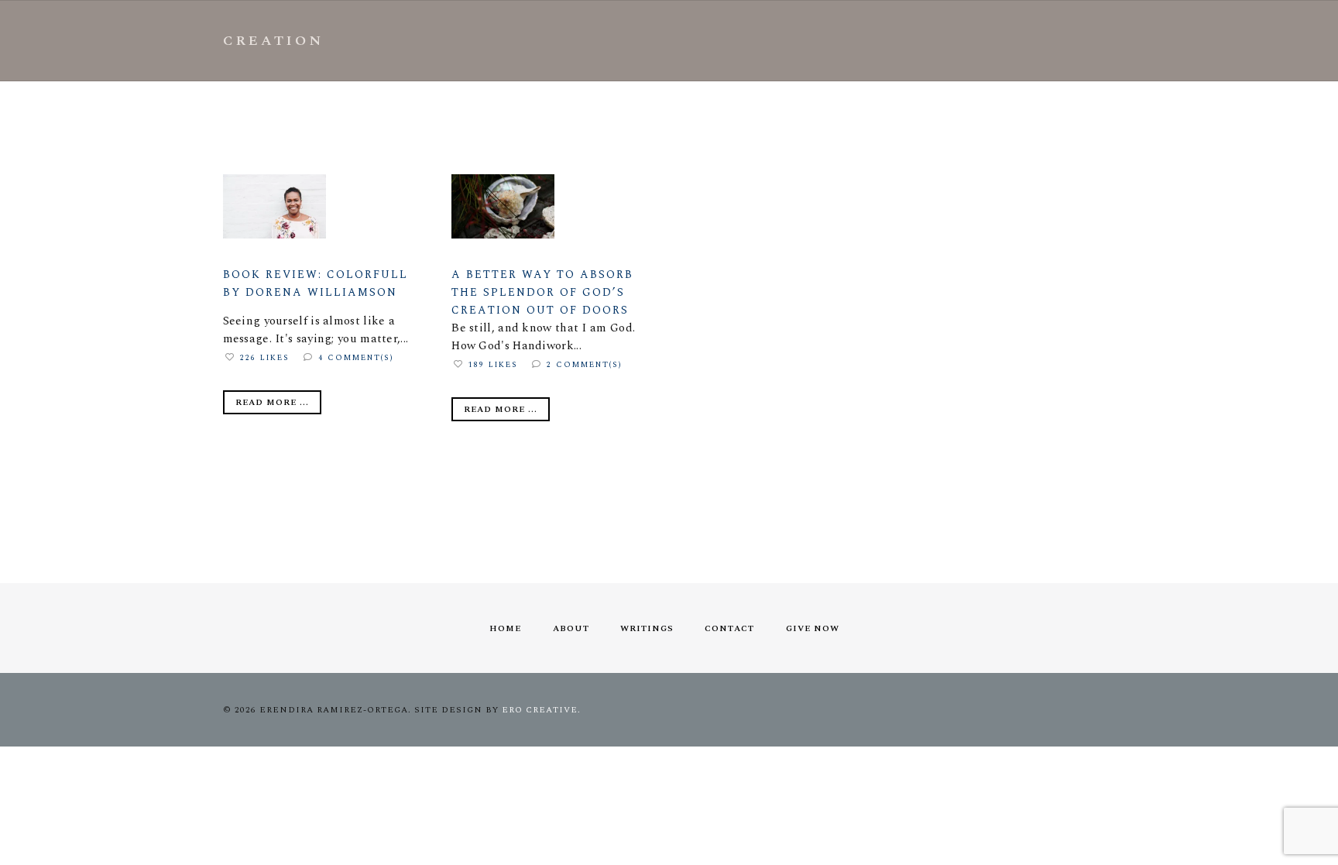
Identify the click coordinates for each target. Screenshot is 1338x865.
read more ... (272, 402)
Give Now (812, 628)
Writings (647, 628)
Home (505, 628)
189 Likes (493, 365)
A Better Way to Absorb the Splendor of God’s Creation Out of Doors (542, 292)
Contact (729, 628)
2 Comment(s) (585, 365)
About (571, 628)
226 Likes (265, 358)
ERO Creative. (541, 709)
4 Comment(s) (356, 358)
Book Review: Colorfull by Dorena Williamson (315, 283)
